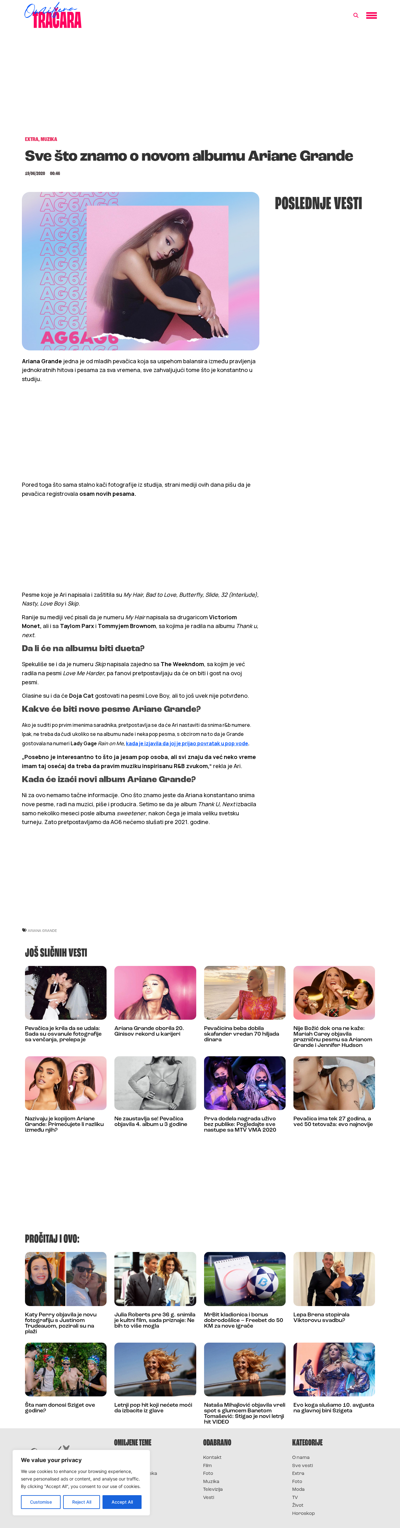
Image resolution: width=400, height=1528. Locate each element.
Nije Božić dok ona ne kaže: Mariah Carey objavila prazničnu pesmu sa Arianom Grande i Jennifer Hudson (332, 1037)
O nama (301, 1457)
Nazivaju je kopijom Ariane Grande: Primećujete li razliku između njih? (64, 1124)
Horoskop (303, 1513)
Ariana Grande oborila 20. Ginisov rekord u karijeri (149, 1031)
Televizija (213, 1489)
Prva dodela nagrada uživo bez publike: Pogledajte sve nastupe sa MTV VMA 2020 (240, 1124)
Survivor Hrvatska (135, 1473)
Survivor (124, 1457)
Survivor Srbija (131, 1482)
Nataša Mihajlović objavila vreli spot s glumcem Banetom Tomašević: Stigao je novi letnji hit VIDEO (244, 1414)
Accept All (122, 1502)
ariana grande (42, 930)
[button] (356, 15)
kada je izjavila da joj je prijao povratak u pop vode (187, 743)
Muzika (211, 1482)
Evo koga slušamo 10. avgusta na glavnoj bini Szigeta (333, 1408)
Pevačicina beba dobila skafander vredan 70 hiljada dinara (241, 1034)
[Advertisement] (200, 85)
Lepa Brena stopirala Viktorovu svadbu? (321, 1318)
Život (297, 1505)
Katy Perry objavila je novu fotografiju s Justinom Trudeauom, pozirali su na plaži (61, 1323)
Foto (208, 1473)
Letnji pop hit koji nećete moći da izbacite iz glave (153, 1408)
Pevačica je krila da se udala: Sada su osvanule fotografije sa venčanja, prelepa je (63, 1034)
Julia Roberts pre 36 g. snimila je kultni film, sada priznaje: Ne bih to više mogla (154, 1320)
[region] (81, 1482)
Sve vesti (302, 1466)
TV (295, 1497)
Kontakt (212, 1457)
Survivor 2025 (130, 1466)
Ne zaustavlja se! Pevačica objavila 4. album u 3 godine (150, 1122)
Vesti (208, 1497)
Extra (298, 1473)
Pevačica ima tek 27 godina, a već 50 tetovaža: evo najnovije (333, 1122)
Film (207, 1466)
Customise (41, 1502)
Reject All (81, 1502)
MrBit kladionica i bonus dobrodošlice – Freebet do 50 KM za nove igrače (243, 1320)
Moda (298, 1489)
